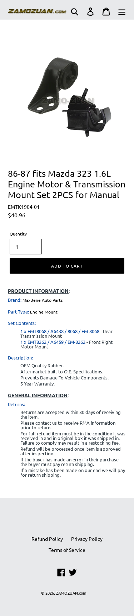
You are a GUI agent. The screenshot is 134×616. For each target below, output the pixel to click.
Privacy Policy (87, 538)
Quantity (18, 234)
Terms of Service (67, 550)
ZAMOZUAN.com (71, 593)
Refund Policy (47, 538)
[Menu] (122, 11)
